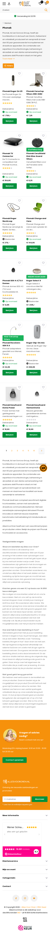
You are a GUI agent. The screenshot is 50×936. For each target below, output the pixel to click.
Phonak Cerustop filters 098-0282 (35, 92)
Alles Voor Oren (29, 907)
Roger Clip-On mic (35, 342)
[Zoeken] (46, 10)
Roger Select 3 (33, 280)
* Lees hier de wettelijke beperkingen (17, 804)
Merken (8, 23)
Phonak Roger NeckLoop (9, 219)
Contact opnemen (14, 760)
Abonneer (39, 799)
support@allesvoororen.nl (13, 769)
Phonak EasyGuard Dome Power (11, 406)
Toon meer (7, 58)
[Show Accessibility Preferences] (43, 468)
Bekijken (10, 121)
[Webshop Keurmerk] (25, 927)
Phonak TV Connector (7, 154)
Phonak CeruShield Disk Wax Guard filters (35, 156)
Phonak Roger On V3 (12, 91)
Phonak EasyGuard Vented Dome (35, 406)
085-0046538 (9, 766)
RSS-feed (42, 907)
